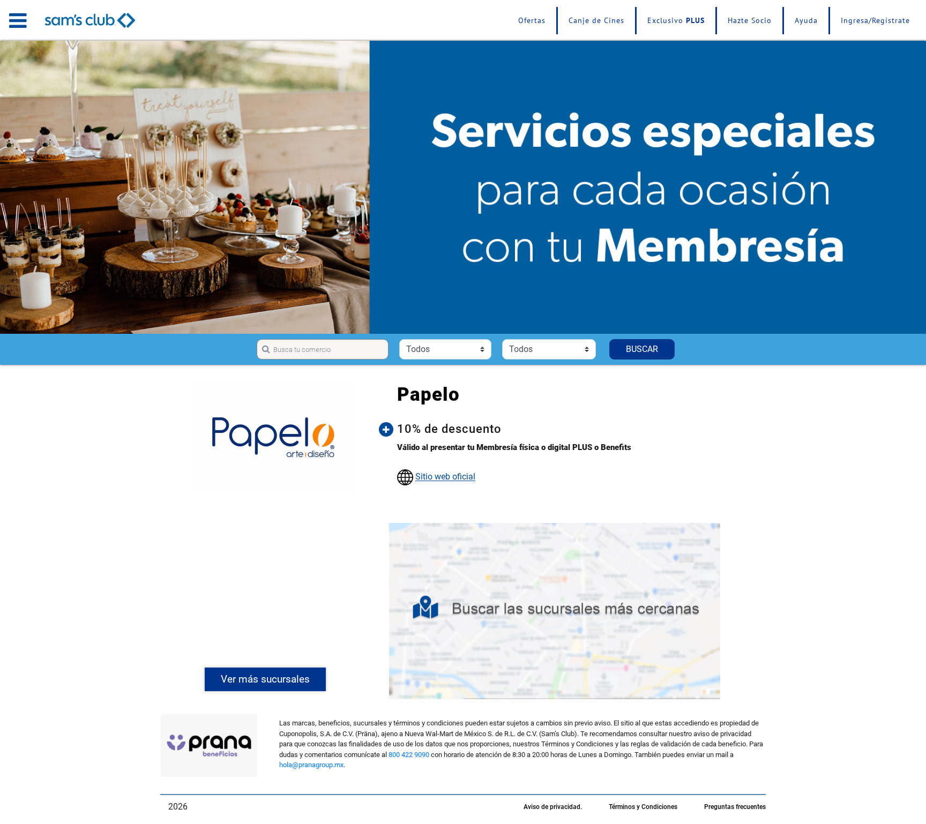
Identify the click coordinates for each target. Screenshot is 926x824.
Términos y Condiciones (643, 807)
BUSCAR (642, 349)
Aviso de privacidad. (553, 807)
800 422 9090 (409, 755)
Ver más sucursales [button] (265, 679)
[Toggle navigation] (18, 20)
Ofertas (532, 20)
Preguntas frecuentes (735, 807)
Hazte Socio (750, 20)
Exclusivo (676, 20)
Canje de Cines (596, 20)
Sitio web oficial (445, 477)
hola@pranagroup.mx (311, 765)
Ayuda (806, 20)
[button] (562, 429)
